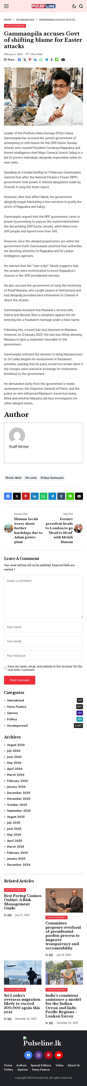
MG (9, 915)
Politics (44, 719)
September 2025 (19, 810)
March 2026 (15, 774)
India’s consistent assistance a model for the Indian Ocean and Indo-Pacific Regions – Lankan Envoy (63, 1005)
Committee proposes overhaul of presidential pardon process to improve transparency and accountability (63, 935)
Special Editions (41, 1065)
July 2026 (13, 751)
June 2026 (14, 757)
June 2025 (14, 828)
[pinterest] (49, 1055)
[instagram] (38, 1055)
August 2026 (16, 745)
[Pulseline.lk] (43, 6)
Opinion (44, 713)
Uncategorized (25, 19)
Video (60, 1065)
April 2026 (14, 769)
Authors (21, 1065)
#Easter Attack (13, 478)
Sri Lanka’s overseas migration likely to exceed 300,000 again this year (22, 1003)
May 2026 (14, 762)
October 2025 (17, 805)
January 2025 (16, 858)
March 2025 (15, 846)
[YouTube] (59, 1055)
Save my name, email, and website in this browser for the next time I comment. (45, 668)
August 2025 (15, 816)
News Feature (44, 706)
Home (7, 19)
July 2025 (13, 822)
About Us (74, 1065)
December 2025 (18, 793)
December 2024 (18, 864)
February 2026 (17, 781)
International (44, 700)
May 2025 (14, 834)
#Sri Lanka (31, 478)
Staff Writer (19, 446)
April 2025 (14, 840)
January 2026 (16, 786)
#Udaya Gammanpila (52, 478)
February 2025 (17, 852)
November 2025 (18, 798)
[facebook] (28, 1055)
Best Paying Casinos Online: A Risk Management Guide (22, 902)
